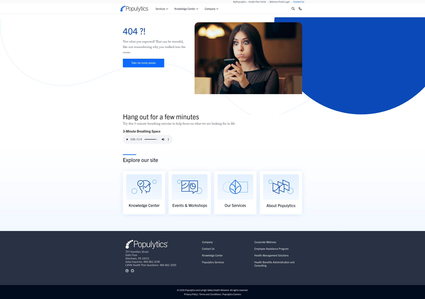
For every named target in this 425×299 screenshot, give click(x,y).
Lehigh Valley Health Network (214, 290)
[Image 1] (146, 244)
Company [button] (210, 8)
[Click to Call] (300, 9)
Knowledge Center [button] (184, 8)
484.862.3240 (151, 261)
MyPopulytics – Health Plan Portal (249, 1)
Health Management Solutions (271, 255)
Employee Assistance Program (271, 248)
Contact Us (298, 1)
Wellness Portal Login (279, 1)
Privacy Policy (191, 294)
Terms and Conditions (210, 294)
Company (207, 242)
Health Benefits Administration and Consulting (274, 263)
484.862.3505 (168, 265)
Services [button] (160, 8)
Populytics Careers (231, 294)
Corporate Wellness (265, 242)
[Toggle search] (293, 9)
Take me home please (143, 62)
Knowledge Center (212, 255)
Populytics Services (213, 262)
